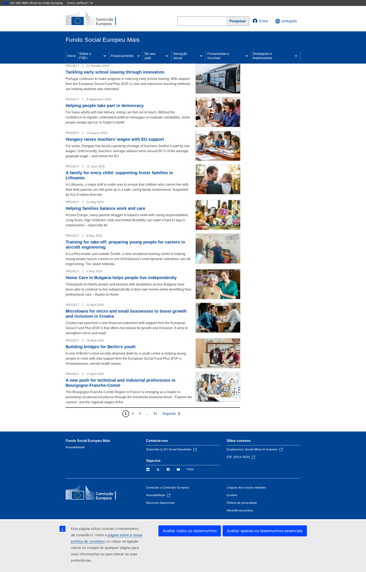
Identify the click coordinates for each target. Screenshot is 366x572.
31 (155, 413)
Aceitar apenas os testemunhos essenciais (265, 531)
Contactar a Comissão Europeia (167, 487)
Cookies (232, 495)
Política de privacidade (242, 502)
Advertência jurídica (240, 510)
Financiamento (122, 56)
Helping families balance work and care (105, 208)
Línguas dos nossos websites (246, 487)
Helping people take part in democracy (105, 105)
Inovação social (180, 56)
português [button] (289, 21)
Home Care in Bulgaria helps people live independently (121, 277)
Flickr (190, 469)
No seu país (150, 56)
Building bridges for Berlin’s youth (101, 346)
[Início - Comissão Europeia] (96, 18)
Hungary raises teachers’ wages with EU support (115, 139)
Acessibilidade (75, 447)
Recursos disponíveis (160, 502)
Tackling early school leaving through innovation (115, 72)
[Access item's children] (105, 56)
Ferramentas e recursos (218, 56)
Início (72, 56)
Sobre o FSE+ (85, 56)
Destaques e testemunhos (262, 56)
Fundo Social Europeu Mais (88, 441)
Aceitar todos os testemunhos (190, 531)
